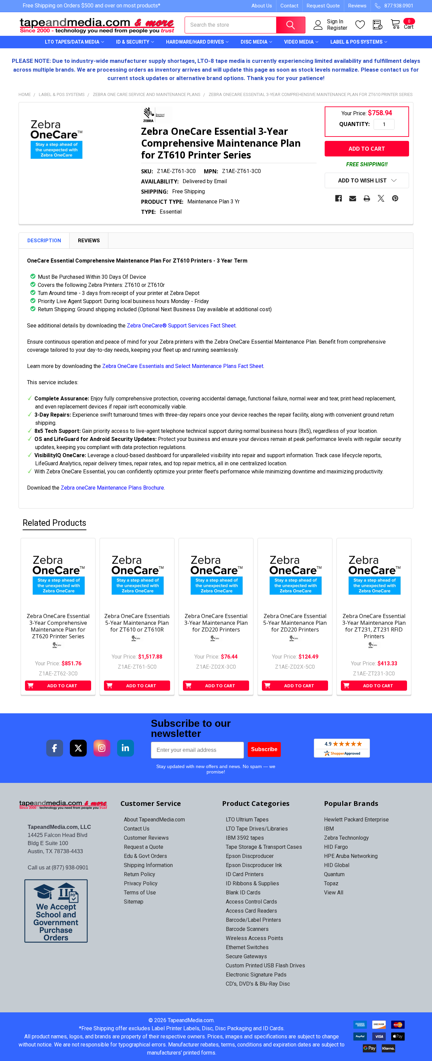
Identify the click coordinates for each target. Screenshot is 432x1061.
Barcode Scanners (247, 929)
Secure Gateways (246, 956)
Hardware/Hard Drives (195, 42)
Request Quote (323, 6)
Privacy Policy (141, 883)
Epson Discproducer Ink (254, 865)
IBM (329, 828)
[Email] (353, 198)
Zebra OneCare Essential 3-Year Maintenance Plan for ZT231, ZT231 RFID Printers (374, 626)
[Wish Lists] (364, 24)
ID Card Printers (245, 874)
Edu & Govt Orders (145, 856)
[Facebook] (338, 198)
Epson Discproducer (250, 856)
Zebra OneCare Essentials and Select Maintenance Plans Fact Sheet (182, 366)
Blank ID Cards (243, 892)
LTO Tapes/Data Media (72, 42)
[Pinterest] (395, 198)
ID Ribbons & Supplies (252, 883)
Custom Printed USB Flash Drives (265, 965)
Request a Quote (143, 847)
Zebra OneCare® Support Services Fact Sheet (181, 325)
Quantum (334, 874)
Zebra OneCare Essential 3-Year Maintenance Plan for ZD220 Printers (216, 622)
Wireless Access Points (254, 938)
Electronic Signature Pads (256, 974)
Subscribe (264, 749)
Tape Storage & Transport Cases (264, 847)
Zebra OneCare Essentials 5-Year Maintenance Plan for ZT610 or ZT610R (137, 622)
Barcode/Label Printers (253, 920)
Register (337, 28)
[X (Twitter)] (78, 748)
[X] (381, 198)
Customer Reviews (146, 838)
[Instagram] (101, 748)
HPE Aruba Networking (351, 856)
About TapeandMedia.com (154, 819)
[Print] (367, 198)
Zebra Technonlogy (346, 838)
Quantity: (354, 124)
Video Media (299, 42)
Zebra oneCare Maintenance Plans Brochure (112, 488)
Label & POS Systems (356, 42)
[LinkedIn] (125, 748)
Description (44, 241)
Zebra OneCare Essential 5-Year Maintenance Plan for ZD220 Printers (295, 622)
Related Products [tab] (54, 523)
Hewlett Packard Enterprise (356, 819)
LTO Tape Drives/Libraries (257, 828)
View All (333, 892)
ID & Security (132, 42)
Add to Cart (62, 686)
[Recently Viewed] (381, 24)
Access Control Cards (251, 901)
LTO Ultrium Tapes (247, 819)
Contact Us (137, 828)
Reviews (357, 6)
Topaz (331, 883)
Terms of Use (140, 892)
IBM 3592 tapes (245, 838)
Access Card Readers (251, 911)
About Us (261, 6)
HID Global (336, 865)
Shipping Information (148, 865)
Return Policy (139, 874)
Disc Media (254, 42)
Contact (289, 6)
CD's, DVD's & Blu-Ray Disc (258, 984)
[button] (63, 911)
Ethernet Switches (247, 947)
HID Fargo (336, 847)
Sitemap (133, 901)
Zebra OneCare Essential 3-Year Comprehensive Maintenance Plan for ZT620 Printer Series (58, 626)
